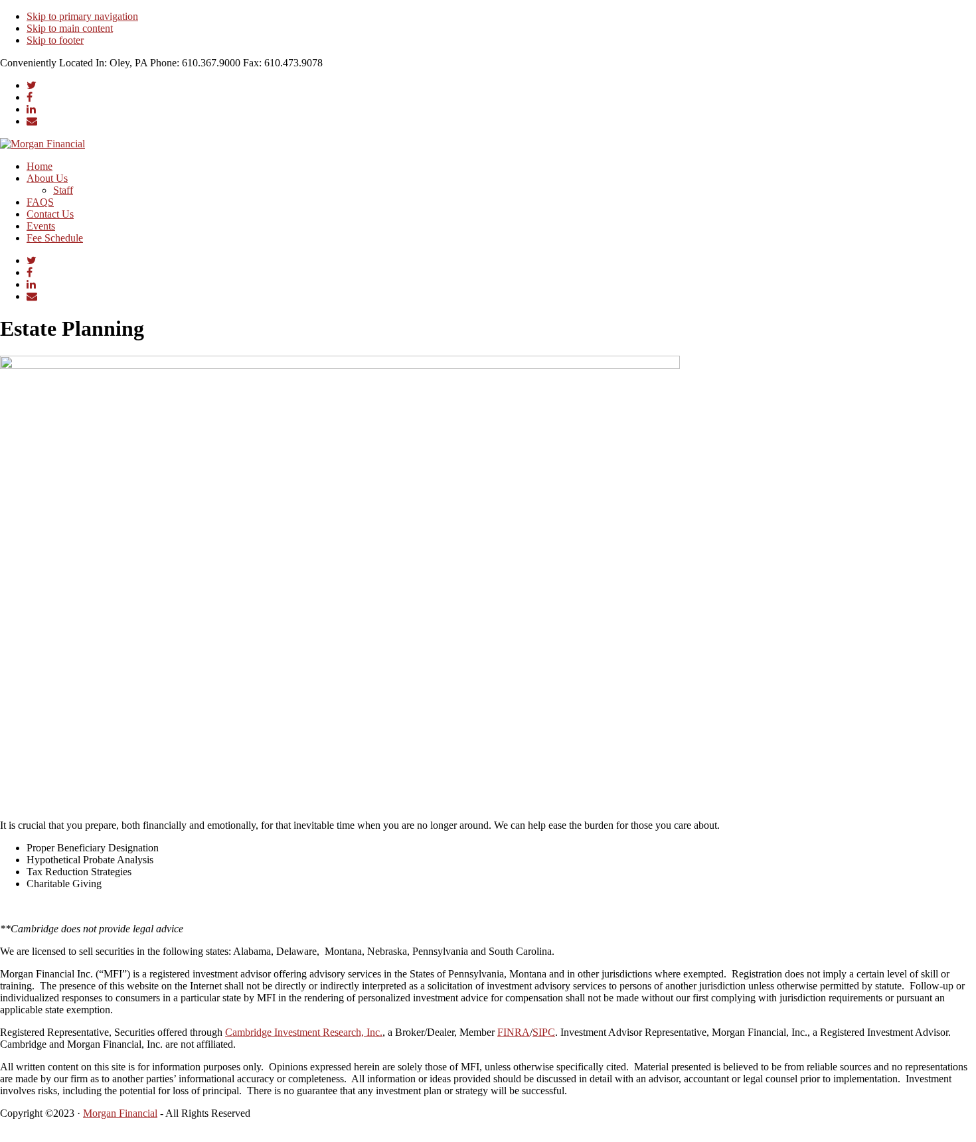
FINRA (513, 1032)
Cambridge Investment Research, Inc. (303, 1032)
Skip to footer (55, 40)
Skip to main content (70, 28)
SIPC (543, 1032)
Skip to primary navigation (82, 16)
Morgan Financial (120, 1113)
